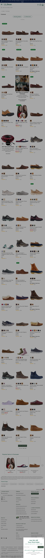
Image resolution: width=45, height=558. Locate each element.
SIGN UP (41, 547)
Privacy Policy (33, 554)
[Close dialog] (43, 538)
